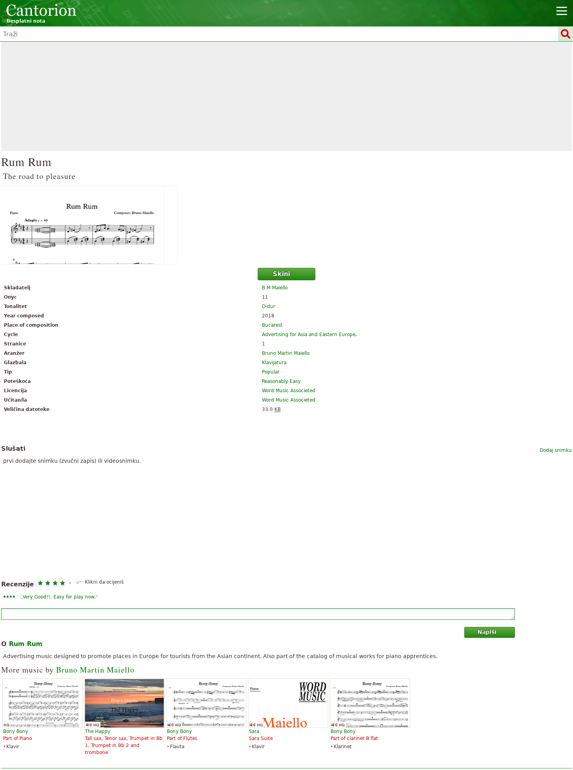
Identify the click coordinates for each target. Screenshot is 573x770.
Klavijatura (274, 362)
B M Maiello (275, 287)
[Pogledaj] (286, 225)
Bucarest (272, 325)
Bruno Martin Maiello (285, 353)
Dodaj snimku (556, 450)
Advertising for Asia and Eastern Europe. (309, 334)
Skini (281, 274)
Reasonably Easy (281, 381)
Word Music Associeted (288, 390)
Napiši (487, 632)
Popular (270, 372)
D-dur (268, 306)
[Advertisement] (286, 96)
